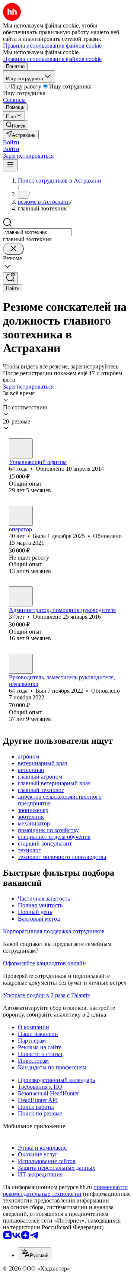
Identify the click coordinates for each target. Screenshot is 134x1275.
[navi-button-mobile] (10, 165)
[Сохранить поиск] (10, 278)
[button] (11, 142)
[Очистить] (13, 249)
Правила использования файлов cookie (52, 59)
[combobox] (37, 232)
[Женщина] (21, 448)
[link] (15, 125)
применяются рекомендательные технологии (65, 1190)
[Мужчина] (21, 664)
